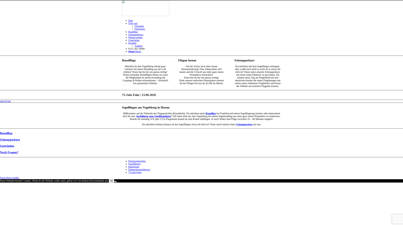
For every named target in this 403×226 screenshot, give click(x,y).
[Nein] (115, 181)
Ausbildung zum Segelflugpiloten (153, 116)
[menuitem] (204, 20)
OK (111, 181)
